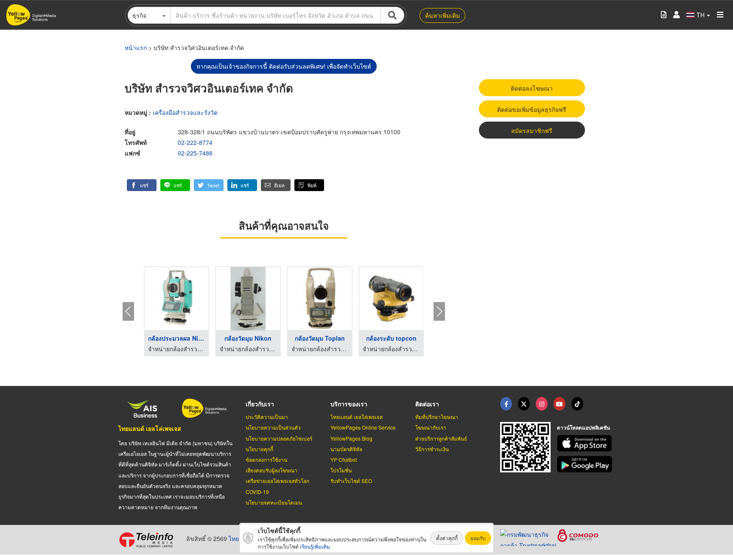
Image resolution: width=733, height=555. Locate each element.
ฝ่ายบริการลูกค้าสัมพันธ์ (441, 438)
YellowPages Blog (351, 438)
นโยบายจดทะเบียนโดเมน (274, 502)
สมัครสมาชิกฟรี (531, 130)
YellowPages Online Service (363, 427)
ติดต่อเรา (427, 404)
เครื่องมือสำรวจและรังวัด (185, 112)
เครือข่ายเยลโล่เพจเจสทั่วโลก (277, 480)
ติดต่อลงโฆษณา (532, 88)
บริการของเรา (348, 404)
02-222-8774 (195, 142)
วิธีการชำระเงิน (432, 448)
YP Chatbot (343, 459)
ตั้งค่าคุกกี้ (447, 537)
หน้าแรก (136, 47)
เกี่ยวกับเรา (260, 404)
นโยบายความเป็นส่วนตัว (273, 427)
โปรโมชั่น (341, 470)
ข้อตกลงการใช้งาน (266, 459)
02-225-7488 (195, 153)
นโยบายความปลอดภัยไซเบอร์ (279, 438)
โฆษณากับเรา (430, 427)
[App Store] (586, 443)
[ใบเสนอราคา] (663, 15)
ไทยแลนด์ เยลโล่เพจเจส (149, 428)
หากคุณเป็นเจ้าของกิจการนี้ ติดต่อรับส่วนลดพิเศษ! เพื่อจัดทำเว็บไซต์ (283, 66)
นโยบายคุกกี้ (259, 448)
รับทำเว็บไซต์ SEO (351, 480)
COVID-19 (257, 491)
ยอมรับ (478, 537)
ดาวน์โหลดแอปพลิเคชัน (583, 427)
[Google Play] (586, 464)
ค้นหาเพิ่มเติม (442, 15)
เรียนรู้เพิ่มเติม (315, 546)
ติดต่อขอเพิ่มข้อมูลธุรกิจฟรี (531, 109)
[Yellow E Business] (506, 404)
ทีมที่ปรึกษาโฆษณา (436, 416)
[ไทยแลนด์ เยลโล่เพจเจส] (524, 404)
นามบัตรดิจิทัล (346, 448)
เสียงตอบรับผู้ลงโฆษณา (271, 470)
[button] (142, 185)
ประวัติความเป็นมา (267, 416)
